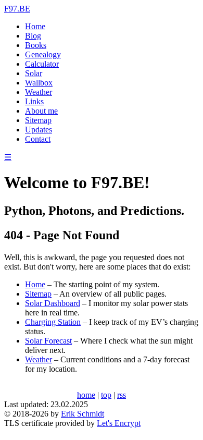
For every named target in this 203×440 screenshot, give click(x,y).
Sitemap (38, 120)
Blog (33, 35)
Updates (38, 129)
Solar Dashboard (52, 303)
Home (35, 26)
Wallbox (39, 82)
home (86, 394)
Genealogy (43, 54)
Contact (37, 139)
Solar (33, 73)
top (106, 394)
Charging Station (53, 321)
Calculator (42, 63)
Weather (38, 92)
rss (121, 394)
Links (34, 101)
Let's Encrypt (119, 423)
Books (35, 45)
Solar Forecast (48, 340)
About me (41, 110)
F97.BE (17, 8)
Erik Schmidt (82, 413)
